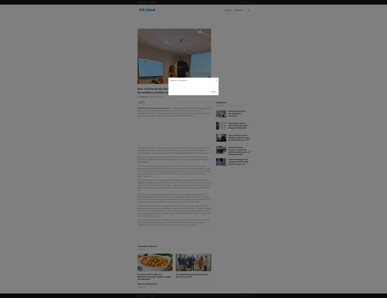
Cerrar (213, 92)
